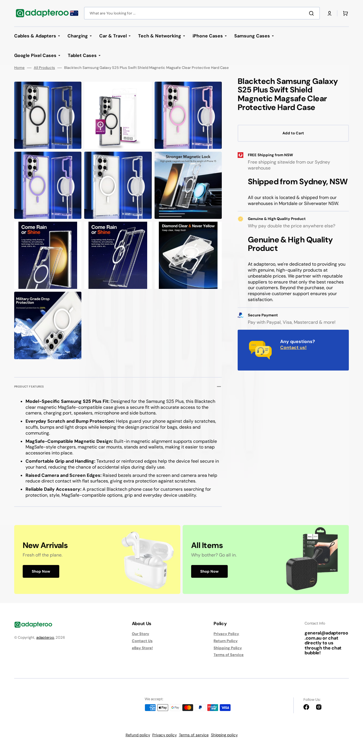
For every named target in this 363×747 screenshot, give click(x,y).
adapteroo (45, 637)
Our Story (140, 634)
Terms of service (194, 735)
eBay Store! (142, 648)
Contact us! (293, 347)
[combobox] (202, 13)
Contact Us (142, 640)
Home (19, 67)
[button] (329, 13)
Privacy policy (164, 735)
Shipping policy (224, 735)
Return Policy (226, 640)
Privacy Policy (226, 634)
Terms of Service (229, 654)
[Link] (97, 559)
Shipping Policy (228, 648)
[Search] (312, 13)
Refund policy (138, 735)
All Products (44, 67)
